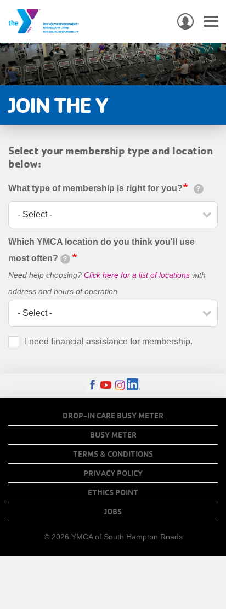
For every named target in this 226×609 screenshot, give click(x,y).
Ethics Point (113, 492)
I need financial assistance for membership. (109, 341)
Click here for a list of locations (137, 275)
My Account (185, 21)
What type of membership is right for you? (95, 188)
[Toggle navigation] (211, 21)
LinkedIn (133, 385)
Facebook (92, 385)
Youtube (106, 385)
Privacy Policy (113, 473)
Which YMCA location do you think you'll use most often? (101, 250)
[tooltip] (199, 189)
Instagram (120, 385)
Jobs (113, 511)
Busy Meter (113, 435)
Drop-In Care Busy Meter (113, 416)
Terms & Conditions (113, 454)
